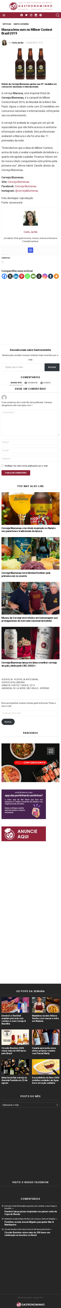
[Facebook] (4, 276)
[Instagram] (30, 250)
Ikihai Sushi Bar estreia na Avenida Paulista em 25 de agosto (14, 1080)
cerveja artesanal (27, 679)
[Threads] (39, 276)
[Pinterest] (21, 276)
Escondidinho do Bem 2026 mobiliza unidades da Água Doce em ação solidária (45, 1080)
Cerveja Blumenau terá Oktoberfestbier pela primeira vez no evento (25, 574)
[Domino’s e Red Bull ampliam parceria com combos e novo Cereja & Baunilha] (15, 1005)
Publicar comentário (16, 473)
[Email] (33, 276)
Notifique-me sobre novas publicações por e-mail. (26, 466)
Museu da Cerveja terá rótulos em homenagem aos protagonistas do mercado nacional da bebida (29, 619)
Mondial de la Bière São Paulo (20, 688)
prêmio (45, 688)
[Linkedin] (16, 276)
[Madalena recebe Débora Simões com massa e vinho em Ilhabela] (46, 1005)
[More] (56, 276)
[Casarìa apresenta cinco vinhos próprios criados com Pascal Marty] (46, 1037)
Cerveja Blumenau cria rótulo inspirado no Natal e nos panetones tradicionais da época (28, 530)
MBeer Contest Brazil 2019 (19, 685)
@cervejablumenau (26, 190)
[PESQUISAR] (58, 15)
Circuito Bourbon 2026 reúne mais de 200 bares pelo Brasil (13, 1051)
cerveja (8, 679)
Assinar (52, 367)
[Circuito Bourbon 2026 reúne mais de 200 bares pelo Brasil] (15, 1037)
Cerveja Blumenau (18, 181)
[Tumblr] (50, 276)
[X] (10, 276)
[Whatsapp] (27, 276)
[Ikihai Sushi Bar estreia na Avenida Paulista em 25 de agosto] (15, 1067)
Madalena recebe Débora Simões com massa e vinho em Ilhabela (45, 1018)
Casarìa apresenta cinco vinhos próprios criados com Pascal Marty (44, 1051)
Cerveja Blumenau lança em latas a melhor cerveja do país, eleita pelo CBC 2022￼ (29, 664)
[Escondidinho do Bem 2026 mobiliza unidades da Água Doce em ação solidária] (46, 1067)
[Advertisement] (30, 309)
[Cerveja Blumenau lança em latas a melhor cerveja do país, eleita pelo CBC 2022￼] (30, 643)
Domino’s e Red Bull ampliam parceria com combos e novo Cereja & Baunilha (13, 1019)
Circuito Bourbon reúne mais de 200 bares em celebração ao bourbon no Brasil (27, 1233)
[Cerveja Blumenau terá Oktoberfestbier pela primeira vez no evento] (30, 553)
